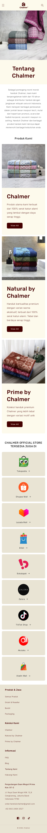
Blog (7, 763)
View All (15, 225)
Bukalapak (22, 573)
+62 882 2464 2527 (14, 809)
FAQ (7, 757)
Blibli (21, 548)
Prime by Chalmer (13, 741)
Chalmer (8, 730)
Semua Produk (11, 696)
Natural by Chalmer (13, 736)
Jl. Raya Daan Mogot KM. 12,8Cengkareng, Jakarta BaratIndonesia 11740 (18, 795)
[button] (3, 5)
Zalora (22, 599)
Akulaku (22, 650)
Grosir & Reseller (12, 702)
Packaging (9, 714)
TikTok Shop (22, 625)
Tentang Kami (11, 769)
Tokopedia (22, 471)
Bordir (7, 708)
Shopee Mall (22, 497)
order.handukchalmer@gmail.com (20, 804)
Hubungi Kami (11, 775)
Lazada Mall (21, 522)
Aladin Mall (21, 676)
